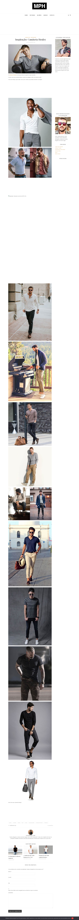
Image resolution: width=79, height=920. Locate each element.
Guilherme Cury (13, 825)
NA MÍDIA (39, 15)
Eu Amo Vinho (57, 151)
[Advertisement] (39, 25)
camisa (10, 822)
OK (72, 918)
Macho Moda (57, 153)
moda (26, 822)
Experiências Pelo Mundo (60, 149)
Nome (9, 871)
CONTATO (52, 15)
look (22, 822)
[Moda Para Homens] (39, 6)
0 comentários (50, 825)
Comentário (10, 892)
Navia (56, 152)
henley (19, 822)
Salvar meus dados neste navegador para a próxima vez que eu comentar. (23, 890)
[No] (77, 918)
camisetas (27, 37)
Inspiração (33, 37)
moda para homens (39, 822)
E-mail (9, 877)
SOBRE (26, 15)
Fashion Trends (58, 148)
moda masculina (31, 822)
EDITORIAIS (32, 15)
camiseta (14, 822)
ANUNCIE (45, 15)
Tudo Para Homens (59, 146)
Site (9, 883)
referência (46, 822)
